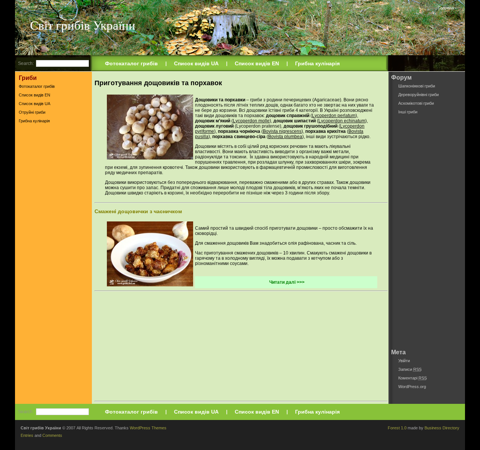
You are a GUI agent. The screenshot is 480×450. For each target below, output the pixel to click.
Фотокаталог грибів (131, 63)
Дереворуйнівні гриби (418, 94)
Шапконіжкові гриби (416, 86)
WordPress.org (412, 386)
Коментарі (412, 378)
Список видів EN (257, 63)
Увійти (404, 360)
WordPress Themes (148, 428)
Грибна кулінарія (317, 63)
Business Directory (441, 428)
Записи (410, 369)
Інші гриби (407, 112)
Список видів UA (196, 63)
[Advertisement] (54, 243)
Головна (446, 8)
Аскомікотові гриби (416, 103)
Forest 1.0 (397, 428)
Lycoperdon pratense (258, 126)
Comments (52, 435)
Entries (27, 435)
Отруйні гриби (32, 112)
